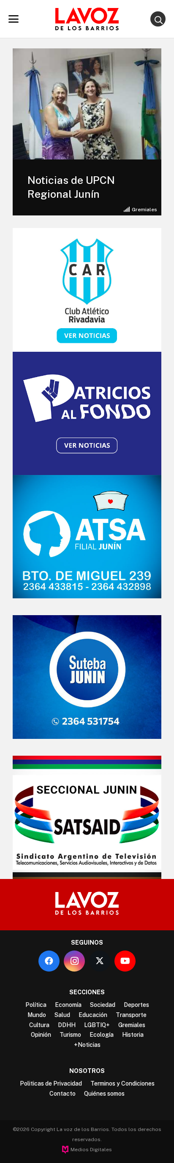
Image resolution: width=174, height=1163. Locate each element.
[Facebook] (49, 961)
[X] (99, 961)
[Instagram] (74, 961)
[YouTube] (125, 961)
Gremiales (144, 209)
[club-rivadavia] (87, 289)
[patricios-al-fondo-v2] (87, 413)
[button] (13, 19)
